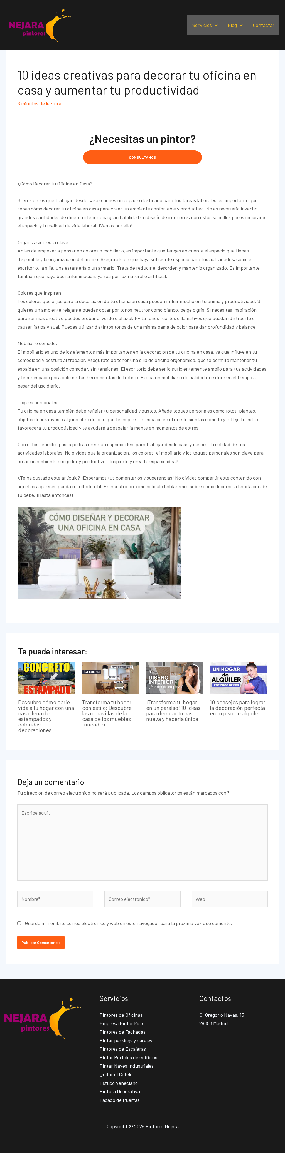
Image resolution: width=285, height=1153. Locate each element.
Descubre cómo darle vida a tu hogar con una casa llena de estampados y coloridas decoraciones (46, 716)
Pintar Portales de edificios (128, 1057)
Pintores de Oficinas (121, 1015)
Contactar (263, 25)
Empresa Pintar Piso (121, 1023)
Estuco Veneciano (119, 1083)
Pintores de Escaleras (123, 1049)
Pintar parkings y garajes (126, 1040)
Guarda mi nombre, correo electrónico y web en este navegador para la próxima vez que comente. (128, 923)
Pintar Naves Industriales (127, 1066)
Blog (232, 25)
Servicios (202, 25)
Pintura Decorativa (120, 1091)
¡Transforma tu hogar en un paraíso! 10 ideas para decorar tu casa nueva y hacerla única (173, 710)
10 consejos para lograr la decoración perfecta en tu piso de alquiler (237, 707)
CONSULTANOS (142, 157)
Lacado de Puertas (120, 1100)
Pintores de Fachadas (123, 1032)
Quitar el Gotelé (116, 1074)
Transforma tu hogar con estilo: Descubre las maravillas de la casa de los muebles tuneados (107, 713)
